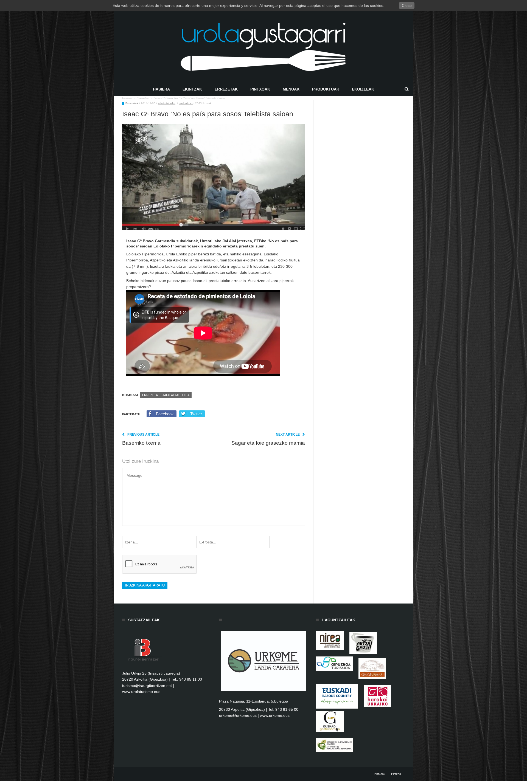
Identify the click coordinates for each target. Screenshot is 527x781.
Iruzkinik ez (186, 103)
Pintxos (396, 774)
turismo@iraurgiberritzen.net (147, 685)
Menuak (291, 89)
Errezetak (226, 89)
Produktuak (325, 89)
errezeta (150, 395)
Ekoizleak (363, 89)
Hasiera (161, 89)
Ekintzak (192, 89)
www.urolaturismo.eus (141, 691)
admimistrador (166, 103)
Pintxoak (260, 89)
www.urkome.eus (275, 715)
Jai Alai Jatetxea (175, 395)
